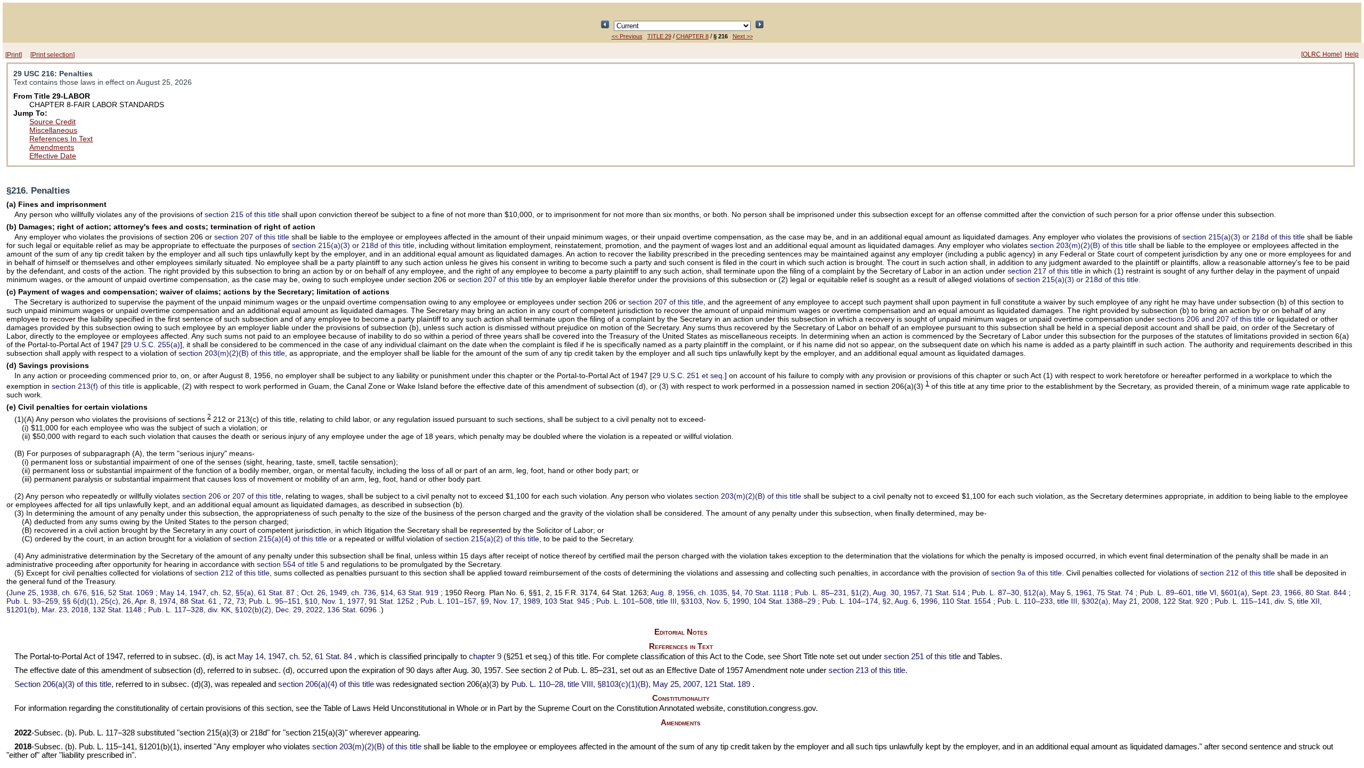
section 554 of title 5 (290, 564)
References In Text (61, 138)
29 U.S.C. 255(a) (151, 344)
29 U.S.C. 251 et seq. (688, 375)
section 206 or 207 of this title (231, 496)
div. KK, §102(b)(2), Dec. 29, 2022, (262, 609)
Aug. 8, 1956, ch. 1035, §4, (720, 592)
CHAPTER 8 (692, 36)
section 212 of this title (232, 573)
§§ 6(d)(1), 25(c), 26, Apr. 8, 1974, (111, 601)
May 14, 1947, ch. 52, (295, 656)
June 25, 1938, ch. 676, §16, (81, 592)
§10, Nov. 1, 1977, (331, 601)
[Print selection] (52, 55)
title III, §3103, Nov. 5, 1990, (706, 601)
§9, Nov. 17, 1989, (505, 601)
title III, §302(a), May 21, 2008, (1102, 601)
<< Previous (627, 36)
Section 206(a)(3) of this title (62, 684)
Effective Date (52, 155)
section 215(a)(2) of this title (492, 538)
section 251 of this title (922, 656)
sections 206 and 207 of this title (1211, 319)
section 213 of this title (867, 670)
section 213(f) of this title (93, 386)
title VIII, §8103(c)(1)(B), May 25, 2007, (631, 684)
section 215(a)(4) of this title (280, 538)
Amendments (51, 147)
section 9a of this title (1026, 573)
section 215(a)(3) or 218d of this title (1243, 237)
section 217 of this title (1045, 271)
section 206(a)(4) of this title (326, 684)
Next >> (743, 36)
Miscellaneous (53, 130)
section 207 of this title (251, 237)
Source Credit (52, 121)
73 (240, 601)
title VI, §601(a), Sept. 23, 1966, (1243, 592)
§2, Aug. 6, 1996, (906, 601)
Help (1352, 54)
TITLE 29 (659, 36)
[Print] (13, 55)
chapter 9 (485, 656)
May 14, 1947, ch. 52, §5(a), (227, 592)
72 (227, 601)
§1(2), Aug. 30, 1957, (880, 592)
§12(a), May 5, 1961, (1052, 592)
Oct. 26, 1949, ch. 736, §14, (370, 592)
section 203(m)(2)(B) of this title (1083, 245)
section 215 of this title (242, 214)
